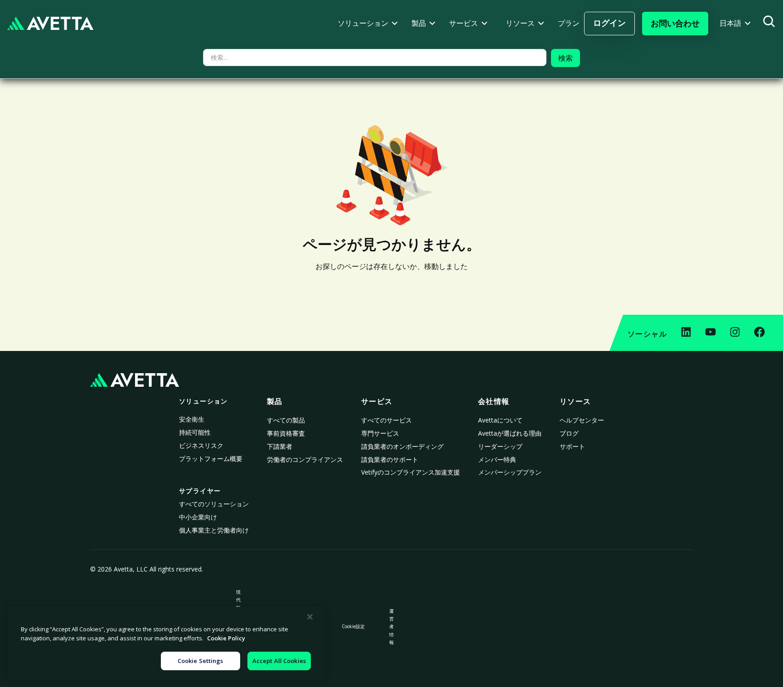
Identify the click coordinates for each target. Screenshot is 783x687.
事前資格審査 (286, 433)
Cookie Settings (200, 661)
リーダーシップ (500, 446)
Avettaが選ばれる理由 (509, 433)
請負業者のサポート (389, 459)
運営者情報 (391, 626)
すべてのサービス (386, 420)
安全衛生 (191, 419)
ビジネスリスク (201, 445)
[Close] (310, 617)
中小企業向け (198, 517)
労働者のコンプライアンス (305, 459)
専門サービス (380, 433)
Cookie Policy (226, 638)
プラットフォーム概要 (210, 458)
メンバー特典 (497, 459)
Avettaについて (500, 420)
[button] (367, 23)
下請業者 (279, 446)
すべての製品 (286, 420)
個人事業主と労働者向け (214, 530)
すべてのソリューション (214, 504)
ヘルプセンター (582, 420)
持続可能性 (195, 432)
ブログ (569, 433)
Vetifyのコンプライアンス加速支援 (410, 472)
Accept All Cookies (279, 661)
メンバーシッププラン (509, 472)
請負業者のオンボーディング (402, 446)
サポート (572, 446)
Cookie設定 (353, 626)
